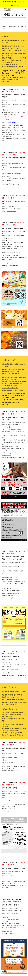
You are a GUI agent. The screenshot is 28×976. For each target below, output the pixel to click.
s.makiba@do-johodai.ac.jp (14, 876)
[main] (14, 15)
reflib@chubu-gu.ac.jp (12, 913)
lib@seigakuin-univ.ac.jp (13, 593)
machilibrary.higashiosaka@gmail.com (11, 800)
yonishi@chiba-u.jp (11, 122)
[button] (2, 9)
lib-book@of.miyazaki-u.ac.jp (14, 173)
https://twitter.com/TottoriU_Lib (15, 457)
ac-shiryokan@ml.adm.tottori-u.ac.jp (16, 448)
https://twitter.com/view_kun (14, 600)
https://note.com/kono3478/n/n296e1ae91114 (14, 675)
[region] (14, 3)
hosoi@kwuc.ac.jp (11, 211)
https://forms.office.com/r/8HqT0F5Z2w (12, 590)
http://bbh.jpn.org (14, 811)
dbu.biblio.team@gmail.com (14, 252)
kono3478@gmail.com (12, 669)
